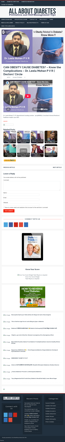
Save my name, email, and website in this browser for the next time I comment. (26, 207)
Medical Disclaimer (7, 22)
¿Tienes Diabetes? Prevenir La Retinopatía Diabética (26, 371)
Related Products (32, 22)
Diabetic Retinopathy (50, 419)
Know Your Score (33, 269)
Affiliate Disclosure (21, 19)
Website (5, 202)
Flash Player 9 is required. (32, 278)
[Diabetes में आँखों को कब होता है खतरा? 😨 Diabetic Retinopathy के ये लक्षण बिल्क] (6, 328)
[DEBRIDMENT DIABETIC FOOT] (6, 358)
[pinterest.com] (60, 1)
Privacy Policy (19, 22)
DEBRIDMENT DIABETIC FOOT (19, 358)
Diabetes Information (50, 405)
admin (8, 77)
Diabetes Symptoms (13, 1)
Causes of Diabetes (7, 4)
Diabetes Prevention (28, 1)
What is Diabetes (49, 421)
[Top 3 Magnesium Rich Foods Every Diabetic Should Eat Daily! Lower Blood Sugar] (6, 378)
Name (5, 192)
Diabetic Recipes (49, 416)
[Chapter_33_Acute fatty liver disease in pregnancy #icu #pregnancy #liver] (6, 335)
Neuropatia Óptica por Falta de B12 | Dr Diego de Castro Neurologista (31, 314)
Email (5, 197)
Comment (6, 180)
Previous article (9, 167)
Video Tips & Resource (8, 26)
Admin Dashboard (6, 19)
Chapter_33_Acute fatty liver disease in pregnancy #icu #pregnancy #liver (32, 335)
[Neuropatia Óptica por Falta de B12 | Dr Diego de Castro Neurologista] (6, 315)
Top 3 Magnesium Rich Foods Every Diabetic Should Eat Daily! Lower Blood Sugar (34, 378)
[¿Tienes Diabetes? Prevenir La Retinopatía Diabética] (6, 372)
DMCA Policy (43, 19)
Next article (57, 167)
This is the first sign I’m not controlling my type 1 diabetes (27, 321)
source (5, 121)
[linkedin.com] (63, 1)
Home (2, 1)
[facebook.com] (50, 1)
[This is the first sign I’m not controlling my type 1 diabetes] (6, 321)
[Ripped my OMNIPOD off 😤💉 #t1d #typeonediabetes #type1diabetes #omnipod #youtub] (6, 350)
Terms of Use (45, 22)
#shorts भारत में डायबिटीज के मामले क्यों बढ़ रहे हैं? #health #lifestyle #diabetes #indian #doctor (35, 365)
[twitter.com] (53, 1)
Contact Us (33, 19)
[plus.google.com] (56, 1)
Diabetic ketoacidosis (50, 413)
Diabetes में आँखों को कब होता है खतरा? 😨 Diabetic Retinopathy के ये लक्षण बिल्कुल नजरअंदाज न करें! (34, 328)
